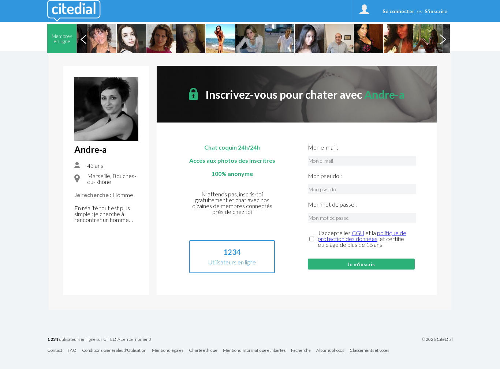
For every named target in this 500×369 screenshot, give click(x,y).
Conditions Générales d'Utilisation (114, 350)
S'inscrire (436, 11)
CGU (358, 232)
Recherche (301, 350)
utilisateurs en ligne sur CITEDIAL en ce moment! (99, 339)
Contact (54, 350)
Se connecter (398, 11)
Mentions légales (167, 350)
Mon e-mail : (323, 147)
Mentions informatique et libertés (254, 350)
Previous (83, 38)
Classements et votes (369, 350)
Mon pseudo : (325, 176)
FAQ (72, 350)
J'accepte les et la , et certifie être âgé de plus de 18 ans (362, 239)
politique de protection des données (362, 235)
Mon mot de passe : (332, 204)
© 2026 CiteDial (437, 339)
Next (443, 38)
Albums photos (330, 350)
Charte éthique (203, 350)
